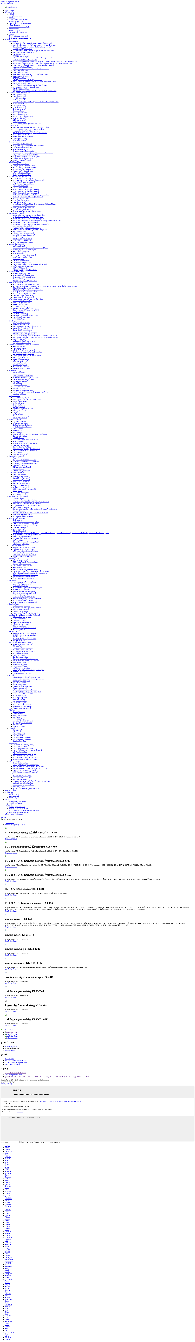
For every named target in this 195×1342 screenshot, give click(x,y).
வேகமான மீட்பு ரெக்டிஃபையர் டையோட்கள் (27, 503)
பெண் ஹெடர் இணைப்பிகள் (22, 49)
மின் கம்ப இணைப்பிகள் (21, 324)
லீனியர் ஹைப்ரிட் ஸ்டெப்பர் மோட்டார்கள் (26, 757)
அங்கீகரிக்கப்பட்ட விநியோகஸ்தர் (20, 23)
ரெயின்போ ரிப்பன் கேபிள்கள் (22, 425)
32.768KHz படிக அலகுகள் (22, 617)
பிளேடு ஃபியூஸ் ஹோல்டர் (21, 544)
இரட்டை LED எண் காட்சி (21, 483)
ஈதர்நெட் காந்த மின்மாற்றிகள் (22, 257)
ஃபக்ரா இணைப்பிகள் (20, 103)
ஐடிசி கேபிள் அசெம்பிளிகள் (22, 427)
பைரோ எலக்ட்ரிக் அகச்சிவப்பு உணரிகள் (26, 661)
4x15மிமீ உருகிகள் (19, 529)
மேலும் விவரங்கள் (11, 839)
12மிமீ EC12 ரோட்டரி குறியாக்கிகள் (24, 637)
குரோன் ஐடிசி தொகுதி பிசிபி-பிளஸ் (25, 270)
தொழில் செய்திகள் (15, 803)
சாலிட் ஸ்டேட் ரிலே (19, 717)
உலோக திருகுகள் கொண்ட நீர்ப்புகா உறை (26, 677)
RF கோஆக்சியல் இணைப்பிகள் (19, 92)
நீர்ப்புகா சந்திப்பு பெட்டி (20, 149)
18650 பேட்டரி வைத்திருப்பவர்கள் (24, 334)
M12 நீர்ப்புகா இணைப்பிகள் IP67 (24, 169)
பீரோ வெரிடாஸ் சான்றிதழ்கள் (18, 36)
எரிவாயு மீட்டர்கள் (18, 469)
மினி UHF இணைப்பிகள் (21, 118)
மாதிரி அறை (9, 792)
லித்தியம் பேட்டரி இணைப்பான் (23, 328)
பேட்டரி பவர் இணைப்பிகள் (21, 323)
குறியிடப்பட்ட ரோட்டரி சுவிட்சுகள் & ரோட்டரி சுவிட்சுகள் (31, 392)
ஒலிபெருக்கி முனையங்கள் (22, 209)
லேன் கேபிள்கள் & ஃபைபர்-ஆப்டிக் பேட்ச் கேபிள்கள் (30, 434)
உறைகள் (12, 675)
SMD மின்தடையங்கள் (20, 567)
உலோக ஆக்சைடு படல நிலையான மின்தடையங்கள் (30, 573)
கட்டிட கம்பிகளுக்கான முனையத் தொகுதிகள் (28, 145)
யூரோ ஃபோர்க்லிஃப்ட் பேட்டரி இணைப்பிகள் (27, 326)
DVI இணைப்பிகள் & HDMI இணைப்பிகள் (27, 80)
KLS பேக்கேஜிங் (14, 30)
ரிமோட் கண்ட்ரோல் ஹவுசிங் (22, 704)
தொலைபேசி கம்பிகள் (20, 436)
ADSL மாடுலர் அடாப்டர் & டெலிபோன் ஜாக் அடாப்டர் (30, 264)
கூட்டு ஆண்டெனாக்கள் (21, 134)
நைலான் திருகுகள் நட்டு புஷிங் (23, 408)
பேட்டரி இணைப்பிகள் (16, 321)
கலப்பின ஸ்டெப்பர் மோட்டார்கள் (23, 755)
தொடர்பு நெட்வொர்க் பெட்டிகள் (23, 693)
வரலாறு (11, 34)
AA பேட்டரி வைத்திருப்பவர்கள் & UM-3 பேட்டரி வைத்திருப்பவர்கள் (35, 335)
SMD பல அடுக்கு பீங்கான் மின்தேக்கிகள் (27, 613)
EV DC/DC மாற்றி (19, 312)
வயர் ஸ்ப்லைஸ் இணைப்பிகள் (22, 147)
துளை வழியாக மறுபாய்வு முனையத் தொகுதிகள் (29, 215)
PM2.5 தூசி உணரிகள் (20, 655)
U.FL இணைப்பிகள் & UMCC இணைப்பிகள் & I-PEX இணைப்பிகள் (35, 102)
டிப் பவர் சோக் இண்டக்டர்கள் (22, 584)
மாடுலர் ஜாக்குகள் (19, 246)
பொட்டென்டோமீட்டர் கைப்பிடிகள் (23, 553)
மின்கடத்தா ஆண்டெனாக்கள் (23, 136)
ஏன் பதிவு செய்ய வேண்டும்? (18, 32)
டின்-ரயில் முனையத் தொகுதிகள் (24, 235)
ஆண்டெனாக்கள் (15, 125)
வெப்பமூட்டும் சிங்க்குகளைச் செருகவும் (26, 765)
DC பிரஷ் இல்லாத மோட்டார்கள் (23, 748)
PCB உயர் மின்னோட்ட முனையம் (23, 242)
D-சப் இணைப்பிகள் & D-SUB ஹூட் (25, 60)
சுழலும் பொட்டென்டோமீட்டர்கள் (23, 556)
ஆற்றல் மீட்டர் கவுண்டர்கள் (21, 458)
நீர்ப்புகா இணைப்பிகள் (16, 271)
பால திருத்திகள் (18, 498)
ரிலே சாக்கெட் (17, 724)
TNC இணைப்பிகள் (19, 109)
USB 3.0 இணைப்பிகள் (20, 71)
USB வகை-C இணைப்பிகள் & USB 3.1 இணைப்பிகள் (31, 69)
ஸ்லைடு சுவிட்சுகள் (19, 388)
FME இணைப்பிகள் (19, 122)
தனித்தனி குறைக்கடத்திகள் (18, 496)
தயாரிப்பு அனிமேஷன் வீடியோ (18, 808)
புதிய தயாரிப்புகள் (11, 790)
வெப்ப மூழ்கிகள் (14, 761)
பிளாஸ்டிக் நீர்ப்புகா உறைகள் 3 (22, 708)
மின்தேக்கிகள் (14, 604)
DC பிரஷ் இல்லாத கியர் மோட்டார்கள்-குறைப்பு (28, 750)
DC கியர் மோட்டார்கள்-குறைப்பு (23, 745)
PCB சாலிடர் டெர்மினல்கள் (22, 240)
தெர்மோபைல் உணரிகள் (21, 657)
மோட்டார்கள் (13, 743)
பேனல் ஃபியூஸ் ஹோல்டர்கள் (22, 536)
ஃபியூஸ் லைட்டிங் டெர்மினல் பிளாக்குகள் (26, 156)
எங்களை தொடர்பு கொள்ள (14, 814)
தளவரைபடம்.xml (10, 1050)
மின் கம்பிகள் (17, 430)
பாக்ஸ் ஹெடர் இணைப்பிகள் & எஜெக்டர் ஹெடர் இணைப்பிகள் (33, 50)
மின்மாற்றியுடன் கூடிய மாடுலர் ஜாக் (24, 250)
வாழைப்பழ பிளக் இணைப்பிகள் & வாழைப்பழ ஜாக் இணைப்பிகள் (34, 204)
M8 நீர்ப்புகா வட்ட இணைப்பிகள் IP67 (25, 167)
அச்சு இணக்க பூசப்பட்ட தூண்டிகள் (24, 582)
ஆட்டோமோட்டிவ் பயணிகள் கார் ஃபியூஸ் (26, 542)
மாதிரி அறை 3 (14, 798)
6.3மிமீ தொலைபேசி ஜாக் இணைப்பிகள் (26, 193)
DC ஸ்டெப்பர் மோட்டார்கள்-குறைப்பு (24, 754)
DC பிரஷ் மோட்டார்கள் (20, 746)
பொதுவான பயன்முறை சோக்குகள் (24, 593)
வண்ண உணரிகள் (19, 671)
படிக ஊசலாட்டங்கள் (20, 620)
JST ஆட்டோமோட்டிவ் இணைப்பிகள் (24, 293)
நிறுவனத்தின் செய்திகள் (17, 801)
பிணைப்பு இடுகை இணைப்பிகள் (24, 206)
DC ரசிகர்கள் (17, 730)
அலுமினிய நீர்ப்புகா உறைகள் (22, 706)
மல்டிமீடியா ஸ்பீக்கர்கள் (20, 361)
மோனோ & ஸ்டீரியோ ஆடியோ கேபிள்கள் (26, 449)
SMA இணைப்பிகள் (19, 94)
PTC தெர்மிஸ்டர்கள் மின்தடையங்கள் (25, 562)
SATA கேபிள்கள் (18, 438)
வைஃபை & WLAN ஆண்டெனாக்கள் (25, 131)
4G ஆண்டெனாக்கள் (20, 140)
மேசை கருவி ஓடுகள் (20, 695)
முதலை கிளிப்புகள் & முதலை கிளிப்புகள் (26, 788)
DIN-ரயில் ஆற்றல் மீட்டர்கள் (22, 467)
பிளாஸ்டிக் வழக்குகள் (20, 688)
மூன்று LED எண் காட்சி (21, 485)
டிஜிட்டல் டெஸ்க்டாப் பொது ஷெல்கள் (25, 690)
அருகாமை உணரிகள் (20, 664)
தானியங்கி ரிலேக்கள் (20, 715)
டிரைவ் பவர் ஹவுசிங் (20, 701)
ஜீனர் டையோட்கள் (19, 511)
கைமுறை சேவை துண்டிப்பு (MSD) (24, 308)
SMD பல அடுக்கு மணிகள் (22, 595)
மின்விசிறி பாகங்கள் (20, 741)
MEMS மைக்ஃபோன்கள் (21, 366)
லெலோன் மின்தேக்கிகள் (21, 606)
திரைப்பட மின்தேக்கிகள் (21, 609)
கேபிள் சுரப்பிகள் (18, 403)
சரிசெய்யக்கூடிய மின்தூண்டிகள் (24, 591)
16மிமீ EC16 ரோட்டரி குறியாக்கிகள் (24, 639)
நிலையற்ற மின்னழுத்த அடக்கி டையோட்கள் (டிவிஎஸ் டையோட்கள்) (35, 509)
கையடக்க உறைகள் (19, 684)
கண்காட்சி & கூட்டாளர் (16, 21)
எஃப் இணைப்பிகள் (19, 105)
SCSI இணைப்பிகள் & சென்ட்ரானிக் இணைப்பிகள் (30, 85)
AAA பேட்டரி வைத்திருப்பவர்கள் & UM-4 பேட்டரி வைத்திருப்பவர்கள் (35, 337)
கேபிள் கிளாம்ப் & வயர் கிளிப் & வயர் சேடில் (27, 399)
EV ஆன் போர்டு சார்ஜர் (20, 313)
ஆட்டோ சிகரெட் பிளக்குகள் (22, 776)
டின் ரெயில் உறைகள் (19, 682)
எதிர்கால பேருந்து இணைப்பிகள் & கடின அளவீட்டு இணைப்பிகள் (34, 91)
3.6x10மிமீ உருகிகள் (19, 527)
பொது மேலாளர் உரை (15, 16)
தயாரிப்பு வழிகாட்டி (11, 1046)
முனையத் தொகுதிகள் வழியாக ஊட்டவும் (27, 228)
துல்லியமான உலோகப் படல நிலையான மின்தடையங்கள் (31, 571)
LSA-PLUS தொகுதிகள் (21, 268)
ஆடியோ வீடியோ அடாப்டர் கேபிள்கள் (25, 443)
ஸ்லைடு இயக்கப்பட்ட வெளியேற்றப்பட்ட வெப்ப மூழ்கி (30, 768)
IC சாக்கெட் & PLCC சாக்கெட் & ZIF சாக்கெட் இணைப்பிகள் (33, 58)
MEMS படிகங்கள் (19, 629)
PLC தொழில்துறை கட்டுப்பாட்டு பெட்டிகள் (27, 692)
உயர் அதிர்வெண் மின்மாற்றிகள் (23, 600)
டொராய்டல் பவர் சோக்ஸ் (21, 589)
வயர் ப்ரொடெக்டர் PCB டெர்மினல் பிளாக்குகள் (28, 218)
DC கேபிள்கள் (18, 452)
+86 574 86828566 (7, 3)
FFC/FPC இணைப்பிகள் (21, 56)
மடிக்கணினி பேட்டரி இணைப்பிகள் (24, 341)
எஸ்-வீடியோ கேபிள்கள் (20, 454)
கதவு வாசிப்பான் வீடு (20, 697)
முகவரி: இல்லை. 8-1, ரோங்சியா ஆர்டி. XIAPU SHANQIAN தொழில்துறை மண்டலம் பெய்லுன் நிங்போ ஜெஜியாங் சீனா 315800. (47, 1076)
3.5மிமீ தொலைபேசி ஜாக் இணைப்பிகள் (26, 191)
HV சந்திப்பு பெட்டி (19, 306)
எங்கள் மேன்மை (14, 25)
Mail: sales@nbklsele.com (13, 1075)
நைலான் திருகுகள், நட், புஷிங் (15, 824)
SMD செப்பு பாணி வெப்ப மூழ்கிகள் (24, 770)
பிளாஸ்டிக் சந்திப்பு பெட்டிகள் (22, 686)
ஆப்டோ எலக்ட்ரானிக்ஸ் (16, 472)
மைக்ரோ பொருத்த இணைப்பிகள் (24, 52)
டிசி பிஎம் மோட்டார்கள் (20, 752)
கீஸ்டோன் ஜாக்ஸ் (18, 259)
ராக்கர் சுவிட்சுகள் (19, 372)
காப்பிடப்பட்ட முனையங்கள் (22, 237)
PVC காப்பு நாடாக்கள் (20, 779)
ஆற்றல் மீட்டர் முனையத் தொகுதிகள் (25, 463)
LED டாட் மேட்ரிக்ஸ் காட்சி (21, 480)
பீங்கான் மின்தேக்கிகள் (21, 611)
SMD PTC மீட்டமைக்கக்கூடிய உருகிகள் (26, 522)
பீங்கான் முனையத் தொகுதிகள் (23, 233)
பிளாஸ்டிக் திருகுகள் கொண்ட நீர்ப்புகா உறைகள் (28, 679)
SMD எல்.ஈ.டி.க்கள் (19, 474)
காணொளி (8, 805)
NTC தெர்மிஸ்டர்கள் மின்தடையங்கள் (25, 578)
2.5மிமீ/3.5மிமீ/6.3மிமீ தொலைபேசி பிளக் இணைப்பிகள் (31, 195)
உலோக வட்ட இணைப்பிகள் (22, 173)
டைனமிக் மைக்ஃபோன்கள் (22, 368)
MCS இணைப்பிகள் (19, 231)
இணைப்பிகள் (13, 41)
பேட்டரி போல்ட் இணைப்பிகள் (22, 330)
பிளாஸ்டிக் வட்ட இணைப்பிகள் (23, 171)
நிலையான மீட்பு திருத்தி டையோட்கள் (25, 500)
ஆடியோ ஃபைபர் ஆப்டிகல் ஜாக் (23, 178)
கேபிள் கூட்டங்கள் (15, 419)
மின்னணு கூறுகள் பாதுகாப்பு (22, 416)
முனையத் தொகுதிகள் (16, 213)
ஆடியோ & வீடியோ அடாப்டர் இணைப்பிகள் (27, 211)
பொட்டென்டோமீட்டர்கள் (16, 545)
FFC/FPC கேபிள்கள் (20, 421)
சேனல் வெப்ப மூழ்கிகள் (21, 763)
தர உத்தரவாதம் (14, 29)
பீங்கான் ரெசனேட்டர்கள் (21, 624)
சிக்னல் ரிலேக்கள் (19, 712)
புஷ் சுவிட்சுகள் (18, 383)
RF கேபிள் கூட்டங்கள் (20, 138)
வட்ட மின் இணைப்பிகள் (21, 164)
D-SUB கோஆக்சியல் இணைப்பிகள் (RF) (27, 124)
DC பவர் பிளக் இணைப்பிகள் (22, 187)
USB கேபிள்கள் (18, 429)
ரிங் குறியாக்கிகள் (19, 640)
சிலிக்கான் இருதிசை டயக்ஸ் (22, 514)
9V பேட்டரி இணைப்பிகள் (21, 339)
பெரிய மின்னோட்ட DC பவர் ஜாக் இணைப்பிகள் (28, 180)
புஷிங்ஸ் (15, 412)
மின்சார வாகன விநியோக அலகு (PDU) (26, 310)
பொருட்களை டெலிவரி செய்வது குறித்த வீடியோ (25, 810)
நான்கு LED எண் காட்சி (21, 487)
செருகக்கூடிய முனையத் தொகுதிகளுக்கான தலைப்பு (31, 224)
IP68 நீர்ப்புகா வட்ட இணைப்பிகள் (24, 166)
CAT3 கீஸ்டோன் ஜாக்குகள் (22, 262)
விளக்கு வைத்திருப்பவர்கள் (22, 160)
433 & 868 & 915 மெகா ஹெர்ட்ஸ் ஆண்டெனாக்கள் (30, 133)
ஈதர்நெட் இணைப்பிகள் (16, 244)
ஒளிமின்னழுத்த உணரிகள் (22, 668)
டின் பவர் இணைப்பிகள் (20, 186)
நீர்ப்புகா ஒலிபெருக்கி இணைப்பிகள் (25, 281)
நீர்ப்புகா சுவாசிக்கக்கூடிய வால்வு (24, 151)
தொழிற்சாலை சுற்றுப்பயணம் (18, 19)
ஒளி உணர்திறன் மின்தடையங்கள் (24, 576)
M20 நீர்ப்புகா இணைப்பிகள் (22, 175)
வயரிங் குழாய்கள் (19, 407)
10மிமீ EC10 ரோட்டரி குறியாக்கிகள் (24, 633)
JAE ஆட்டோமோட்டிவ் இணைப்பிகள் (25, 292)
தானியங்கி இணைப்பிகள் (17, 282)
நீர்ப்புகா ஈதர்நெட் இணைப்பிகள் (23, 275)
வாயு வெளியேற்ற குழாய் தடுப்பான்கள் (25, 538)
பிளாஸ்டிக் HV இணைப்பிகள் (22, 301)
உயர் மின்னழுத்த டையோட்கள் (23, 516)
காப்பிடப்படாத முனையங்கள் (22, 239)
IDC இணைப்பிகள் (19, 54)
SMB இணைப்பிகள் (19, 96)
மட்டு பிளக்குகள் (18, 253)
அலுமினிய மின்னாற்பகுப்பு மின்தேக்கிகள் (27, 608)
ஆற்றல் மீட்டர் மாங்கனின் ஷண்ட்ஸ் (24, 460)
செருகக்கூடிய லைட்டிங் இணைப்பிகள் (25, 155)
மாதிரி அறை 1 (14, 794)
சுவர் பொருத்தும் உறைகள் (21, 681)
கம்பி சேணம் (17, 432)
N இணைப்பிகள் (18, 111)
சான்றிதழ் (12, 18)
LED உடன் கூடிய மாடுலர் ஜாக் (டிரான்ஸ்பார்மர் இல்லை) (31, 248)
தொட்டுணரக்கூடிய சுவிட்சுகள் (23, 376)
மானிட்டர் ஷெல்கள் (19, 699)
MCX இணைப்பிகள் (19, 98)
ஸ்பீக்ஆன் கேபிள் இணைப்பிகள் (23, 208)
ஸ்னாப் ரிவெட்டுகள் (19, 410)
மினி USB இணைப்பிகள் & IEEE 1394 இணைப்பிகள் (30, 74)
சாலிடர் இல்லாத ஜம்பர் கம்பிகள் (23, 785)
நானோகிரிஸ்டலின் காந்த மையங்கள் (25, 602)
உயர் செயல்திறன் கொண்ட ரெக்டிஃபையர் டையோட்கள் (31, 502)
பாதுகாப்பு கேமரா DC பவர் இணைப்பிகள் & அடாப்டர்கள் (31, 781)
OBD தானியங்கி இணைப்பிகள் (23, 295)
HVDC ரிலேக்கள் (19, 319)
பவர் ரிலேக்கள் (18, 713)
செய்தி (7, 799)
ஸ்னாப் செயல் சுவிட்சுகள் (21, 374)
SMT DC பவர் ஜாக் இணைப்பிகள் (24, 182)
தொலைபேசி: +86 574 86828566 (15, 1073)
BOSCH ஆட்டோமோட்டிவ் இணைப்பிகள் (26, 288)
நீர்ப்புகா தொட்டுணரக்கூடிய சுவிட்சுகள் (26, 377)
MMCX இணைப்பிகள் (20, 100)
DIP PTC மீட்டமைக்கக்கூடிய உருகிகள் (25, 524)
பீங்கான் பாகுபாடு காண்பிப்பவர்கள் (24, 628)
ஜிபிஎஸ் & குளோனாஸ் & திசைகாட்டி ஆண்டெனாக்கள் (31, 127)
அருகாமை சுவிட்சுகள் (20, 666)
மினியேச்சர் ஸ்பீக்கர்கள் (21, 359)
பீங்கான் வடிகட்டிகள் (20, 626)
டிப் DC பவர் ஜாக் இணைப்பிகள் (23, 184)
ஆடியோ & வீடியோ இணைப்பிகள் (20, 176)
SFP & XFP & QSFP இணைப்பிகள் (24, 255)
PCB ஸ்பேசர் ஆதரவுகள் (21, 397)
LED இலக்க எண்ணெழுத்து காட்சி (24, 489)
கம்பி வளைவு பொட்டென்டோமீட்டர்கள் (25, 551)
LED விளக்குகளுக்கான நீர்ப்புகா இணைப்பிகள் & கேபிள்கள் (33, 153)
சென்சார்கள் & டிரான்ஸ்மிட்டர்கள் (20, 642)
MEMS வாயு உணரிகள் (20, 653)
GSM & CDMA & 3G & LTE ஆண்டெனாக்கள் (28, 129)
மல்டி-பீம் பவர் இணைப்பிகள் (22, 343)
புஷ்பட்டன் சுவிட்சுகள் (20, 385)
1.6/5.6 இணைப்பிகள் (20, 114)
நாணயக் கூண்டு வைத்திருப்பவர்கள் (25, 332)
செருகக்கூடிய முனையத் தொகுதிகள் (25, 222)
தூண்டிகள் (12, 580)
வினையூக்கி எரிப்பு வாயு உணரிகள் (24, 651)
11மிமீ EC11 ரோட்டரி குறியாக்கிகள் (24, 635)
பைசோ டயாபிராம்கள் (20, 365)
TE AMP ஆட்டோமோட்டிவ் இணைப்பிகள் (26, 284)
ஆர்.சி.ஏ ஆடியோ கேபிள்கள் (22, 447)
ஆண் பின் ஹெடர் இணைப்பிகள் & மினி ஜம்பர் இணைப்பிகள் (33, 47)
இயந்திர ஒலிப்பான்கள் (20, 357)
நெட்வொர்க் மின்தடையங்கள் (22, 566)
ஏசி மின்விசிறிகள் (19, 732)
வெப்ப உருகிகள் (18, 540)
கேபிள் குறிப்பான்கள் (20, 418)
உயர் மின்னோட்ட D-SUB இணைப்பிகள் (26, 87)
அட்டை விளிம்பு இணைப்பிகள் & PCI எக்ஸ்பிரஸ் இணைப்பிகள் (33, 65)
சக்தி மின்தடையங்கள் (20, 560)
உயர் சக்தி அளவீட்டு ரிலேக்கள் (23, 721)
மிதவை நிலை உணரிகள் (21, 662)
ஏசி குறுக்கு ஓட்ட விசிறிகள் (22, 739)
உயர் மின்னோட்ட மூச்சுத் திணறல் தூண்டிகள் (27, 587)
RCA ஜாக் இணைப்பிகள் (21, 198)
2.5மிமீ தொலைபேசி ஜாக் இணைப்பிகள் (26, 189)
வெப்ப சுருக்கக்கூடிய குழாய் (22, 777)
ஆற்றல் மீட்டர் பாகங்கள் (16, 456)
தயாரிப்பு (7, 39)
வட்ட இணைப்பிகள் (15, 162)
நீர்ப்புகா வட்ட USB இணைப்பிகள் (24, 277)
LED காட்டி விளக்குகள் (21, 492)
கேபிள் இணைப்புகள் (20, 401)
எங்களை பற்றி (9, 12)
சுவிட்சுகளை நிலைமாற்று (21, 381)
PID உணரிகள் (17, 646)
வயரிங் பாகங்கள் (14, 396)
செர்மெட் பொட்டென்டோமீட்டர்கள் (24, 547)
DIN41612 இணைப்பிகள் (21, 89)
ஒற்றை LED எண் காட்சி (21, 482)
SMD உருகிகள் (18, 520)
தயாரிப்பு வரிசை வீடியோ (17, 807)
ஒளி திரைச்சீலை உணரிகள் (22, 673)
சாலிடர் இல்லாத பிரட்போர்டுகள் (23, 783)
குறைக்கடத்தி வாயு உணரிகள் (22, 648)
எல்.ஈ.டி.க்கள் (17, 491)
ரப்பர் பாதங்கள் (18, 414)
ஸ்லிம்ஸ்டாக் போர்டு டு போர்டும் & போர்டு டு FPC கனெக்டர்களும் (34, 45)
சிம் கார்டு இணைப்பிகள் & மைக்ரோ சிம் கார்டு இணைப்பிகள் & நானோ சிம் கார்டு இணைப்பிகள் (45, 61)
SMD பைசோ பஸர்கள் (20, 346)
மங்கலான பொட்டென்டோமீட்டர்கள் (24, 555)
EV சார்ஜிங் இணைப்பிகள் (21, 317)
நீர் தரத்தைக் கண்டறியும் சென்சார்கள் (25, 659)
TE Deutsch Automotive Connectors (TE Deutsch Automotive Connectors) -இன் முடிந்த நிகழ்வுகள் (45, 286)
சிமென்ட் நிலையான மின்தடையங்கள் (25, 575)
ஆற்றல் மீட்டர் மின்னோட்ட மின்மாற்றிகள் (26, 461)
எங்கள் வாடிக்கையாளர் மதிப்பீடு (19, 27)
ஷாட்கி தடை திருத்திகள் (21, 507)
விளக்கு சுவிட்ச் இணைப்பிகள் (23, 158)
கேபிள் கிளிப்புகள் (19, 405)
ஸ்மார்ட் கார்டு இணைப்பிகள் (22, 67)
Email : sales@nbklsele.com (10, 2)
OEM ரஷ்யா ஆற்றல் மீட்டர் (21, 471)
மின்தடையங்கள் (14, 558)
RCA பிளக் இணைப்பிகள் (21, 200)
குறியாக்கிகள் (13, 631)
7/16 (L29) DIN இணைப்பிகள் (23, 116)
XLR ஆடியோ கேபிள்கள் (21, 445)
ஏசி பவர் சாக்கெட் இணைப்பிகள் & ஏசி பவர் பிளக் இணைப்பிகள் (34, 81)
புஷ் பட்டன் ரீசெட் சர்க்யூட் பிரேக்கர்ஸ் (25, 525)
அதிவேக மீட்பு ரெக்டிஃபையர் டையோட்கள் (26, 505)
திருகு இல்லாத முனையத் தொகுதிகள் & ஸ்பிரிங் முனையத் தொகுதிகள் (37, 220)
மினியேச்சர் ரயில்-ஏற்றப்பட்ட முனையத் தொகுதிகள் (30, 229)
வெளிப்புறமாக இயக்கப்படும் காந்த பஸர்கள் (27, 355)
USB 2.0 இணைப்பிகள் (20, 72)
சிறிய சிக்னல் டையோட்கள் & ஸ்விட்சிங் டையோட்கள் (30, 513)
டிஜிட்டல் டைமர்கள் (19, 726)
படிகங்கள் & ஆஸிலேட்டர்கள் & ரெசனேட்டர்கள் (24, 615)
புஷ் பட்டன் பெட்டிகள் (20, 703)
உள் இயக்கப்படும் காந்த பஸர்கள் (23, 354)
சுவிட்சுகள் (12, 370)
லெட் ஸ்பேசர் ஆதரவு (20, 494)
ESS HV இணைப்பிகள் (20, 304)
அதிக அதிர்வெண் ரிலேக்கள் (22, 723)
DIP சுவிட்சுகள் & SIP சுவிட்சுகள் (23, 379)
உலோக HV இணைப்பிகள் (21, 303)
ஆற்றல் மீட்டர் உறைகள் (20, 465)
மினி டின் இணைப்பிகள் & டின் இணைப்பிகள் (28, 197)
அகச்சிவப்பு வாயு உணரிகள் (22, 650)
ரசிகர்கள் (12, 728)
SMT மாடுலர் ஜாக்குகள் (21, 251)
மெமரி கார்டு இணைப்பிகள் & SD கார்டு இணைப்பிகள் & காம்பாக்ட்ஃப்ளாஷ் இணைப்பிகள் (43, 63)
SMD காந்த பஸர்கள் (20, 348)
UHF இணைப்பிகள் (19, 120)
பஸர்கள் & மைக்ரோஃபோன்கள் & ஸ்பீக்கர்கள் (24, 345)
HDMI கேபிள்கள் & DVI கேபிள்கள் (25, 450)
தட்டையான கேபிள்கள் (20, 423)
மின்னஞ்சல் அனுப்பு (7, 1083)
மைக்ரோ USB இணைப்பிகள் (22, 76)
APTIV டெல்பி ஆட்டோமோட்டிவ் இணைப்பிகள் (28, 290)
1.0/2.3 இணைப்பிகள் (20, 113)
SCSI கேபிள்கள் (18, 441)
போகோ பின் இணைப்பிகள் (22, 83)
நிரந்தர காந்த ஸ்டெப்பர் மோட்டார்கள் (25, 759)
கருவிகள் (12, 774)
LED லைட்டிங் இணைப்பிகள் (22, 144)
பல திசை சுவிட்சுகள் (20, 394)
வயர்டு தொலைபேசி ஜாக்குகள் (23, 266)
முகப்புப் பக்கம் (9, 10)
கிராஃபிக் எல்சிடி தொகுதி (21, 478)
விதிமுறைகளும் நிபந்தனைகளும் (20, 38)
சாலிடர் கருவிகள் (19, 787)
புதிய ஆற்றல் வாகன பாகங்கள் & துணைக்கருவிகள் (26, 299)
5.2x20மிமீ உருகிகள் (19, 531)
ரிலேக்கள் (12, 710)
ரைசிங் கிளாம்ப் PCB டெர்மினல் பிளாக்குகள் (28, 217)
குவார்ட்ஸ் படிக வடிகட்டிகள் (22, 622)
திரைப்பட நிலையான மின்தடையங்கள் (25, 569)
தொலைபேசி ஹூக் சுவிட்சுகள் (23, 390)
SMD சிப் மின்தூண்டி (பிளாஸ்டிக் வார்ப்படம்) (27, 598)
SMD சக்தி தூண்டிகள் (20, 586)
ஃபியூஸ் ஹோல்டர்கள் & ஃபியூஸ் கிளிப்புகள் (27, 534)
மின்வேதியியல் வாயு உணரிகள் (23, 644)
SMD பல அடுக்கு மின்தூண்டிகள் (24, 597)
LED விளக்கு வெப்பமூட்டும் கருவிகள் (25, 772)
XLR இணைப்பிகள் (19, 202)
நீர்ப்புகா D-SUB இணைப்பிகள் (23, 279)
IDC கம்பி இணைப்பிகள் (21, 260)
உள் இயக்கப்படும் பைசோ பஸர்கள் (24, 350)
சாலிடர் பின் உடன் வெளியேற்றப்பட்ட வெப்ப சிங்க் (28, 766)
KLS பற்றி (12, 14)
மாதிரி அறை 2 (14, 796)
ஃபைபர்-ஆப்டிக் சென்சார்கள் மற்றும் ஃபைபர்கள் (28, 670)
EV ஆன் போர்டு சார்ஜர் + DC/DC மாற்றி (26, 315)
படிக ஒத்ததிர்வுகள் (19, 619)
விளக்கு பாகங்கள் (15, 142)
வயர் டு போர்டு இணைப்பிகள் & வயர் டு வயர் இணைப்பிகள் (32, 43)
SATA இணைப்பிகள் (20, 78)
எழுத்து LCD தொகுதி (20, 476)
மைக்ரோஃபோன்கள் (19, 363)
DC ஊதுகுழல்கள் (19, 734)
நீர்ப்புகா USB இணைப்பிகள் (22, 273)
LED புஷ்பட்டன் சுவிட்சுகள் (21, 387)
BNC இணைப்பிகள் (19, 107)
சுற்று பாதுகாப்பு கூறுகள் (17, 518)
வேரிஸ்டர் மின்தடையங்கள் (22, 564)
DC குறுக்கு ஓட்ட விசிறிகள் (22, 737)
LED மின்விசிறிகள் (19, 735)
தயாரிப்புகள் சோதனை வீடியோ (19, 812)
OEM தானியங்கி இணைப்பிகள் (23, 297)
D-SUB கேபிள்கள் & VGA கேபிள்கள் (25, 440)
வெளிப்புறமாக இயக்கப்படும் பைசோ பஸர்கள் (27, 352)
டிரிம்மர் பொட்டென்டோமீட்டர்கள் (23, 549)
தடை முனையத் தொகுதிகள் (22, 226)
